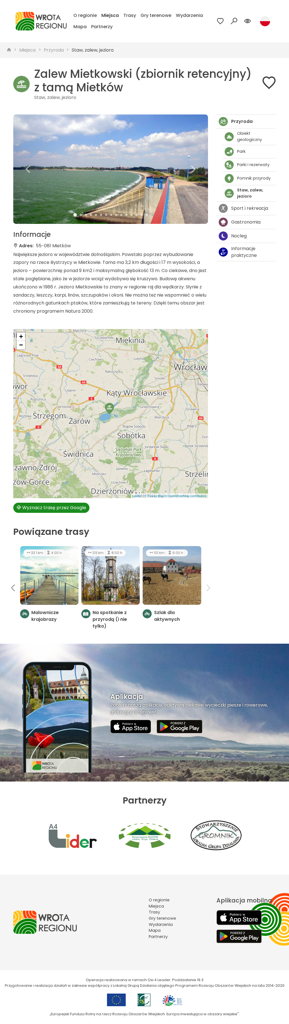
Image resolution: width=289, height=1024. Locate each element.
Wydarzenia (189, 15)
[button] (28, 169)
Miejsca (110, 15)
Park (241, 151)
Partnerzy (102, 26)
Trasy (129, 15)
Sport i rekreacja (249, 208)
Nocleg (239, 236)
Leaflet (137, 495)
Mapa (80, 26)
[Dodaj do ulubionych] (269, 83)
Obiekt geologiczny (249, 136)
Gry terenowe (156, 15)
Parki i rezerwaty (253, 164)
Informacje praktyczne (244, 252)
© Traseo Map (154, 495)
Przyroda (54, 50)
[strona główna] (9, 50)
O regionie (85, 15)
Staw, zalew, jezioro (93, 50)
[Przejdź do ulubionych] (220, 21)
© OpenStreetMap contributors (186, 495)
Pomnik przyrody (254, 178)
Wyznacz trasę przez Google (53, 507)
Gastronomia (245, 222)
